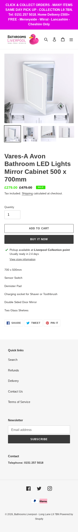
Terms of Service (19, 402)
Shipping (27, 193)
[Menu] (71, 39)
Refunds (13, 370)
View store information (22, 259)
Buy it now (39, 239)
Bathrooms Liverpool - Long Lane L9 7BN (37, 514)
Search (12, 359)
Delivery (13, 380)
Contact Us (15, 391)
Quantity (9, 207)
